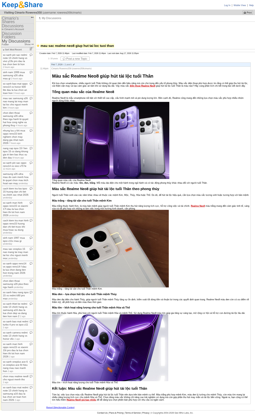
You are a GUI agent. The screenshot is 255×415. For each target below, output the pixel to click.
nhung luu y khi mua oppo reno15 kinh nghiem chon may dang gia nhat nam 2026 (14, 136)
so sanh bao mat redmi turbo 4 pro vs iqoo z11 (15, 324)
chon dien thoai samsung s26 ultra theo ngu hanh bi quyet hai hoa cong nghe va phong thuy (15, 119)
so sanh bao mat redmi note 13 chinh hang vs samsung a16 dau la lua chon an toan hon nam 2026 (15, 393)
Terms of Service (133, 412)
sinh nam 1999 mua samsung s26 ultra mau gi (14, 75)
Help (251, 5)
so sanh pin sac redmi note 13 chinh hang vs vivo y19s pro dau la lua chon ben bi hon (15, 60)
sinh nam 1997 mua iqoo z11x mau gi (14, 240)
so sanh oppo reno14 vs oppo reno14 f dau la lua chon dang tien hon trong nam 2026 (14, 269)
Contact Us (102, 412)
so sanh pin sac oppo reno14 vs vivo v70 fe (14, 165)
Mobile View (240, 5)
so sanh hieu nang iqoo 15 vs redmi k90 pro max (16, 295)
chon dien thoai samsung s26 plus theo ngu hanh (15, 283)
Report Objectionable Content (60, 407)
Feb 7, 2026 (61, 64)
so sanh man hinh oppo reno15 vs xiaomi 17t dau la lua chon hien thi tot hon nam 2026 (15, 209)
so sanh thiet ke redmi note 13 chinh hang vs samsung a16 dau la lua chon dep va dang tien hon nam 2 (15, 310)
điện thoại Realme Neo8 (142, 86)
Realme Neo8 (198, 206)
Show (27, 44)
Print (249, 12)
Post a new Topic (76, 58)
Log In (227, 5)
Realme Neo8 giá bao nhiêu (81, 400)
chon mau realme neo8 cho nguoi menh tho (15, 379)
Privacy (145, 412)
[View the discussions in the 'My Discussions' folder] (50, 18)
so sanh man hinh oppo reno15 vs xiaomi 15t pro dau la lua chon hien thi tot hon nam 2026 (15, 350)
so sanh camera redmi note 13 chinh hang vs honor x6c (15, 335)
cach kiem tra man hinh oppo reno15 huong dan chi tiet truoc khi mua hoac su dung (16, 226)
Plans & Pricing (116, 412)
